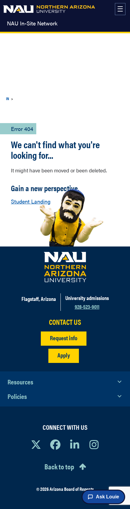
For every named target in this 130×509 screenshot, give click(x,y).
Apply (63, 355)
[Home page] (49, 9)
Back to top (59, 466)
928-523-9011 (87, 306)
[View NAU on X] (36, 444)
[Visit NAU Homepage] (65, 267)
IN (7, 98)
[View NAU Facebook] (55, 444)
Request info (63, 337)
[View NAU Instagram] (94, 444)
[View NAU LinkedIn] (75, 444)
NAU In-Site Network (32, 23)
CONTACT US (65, 322)
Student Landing (30, 201)
